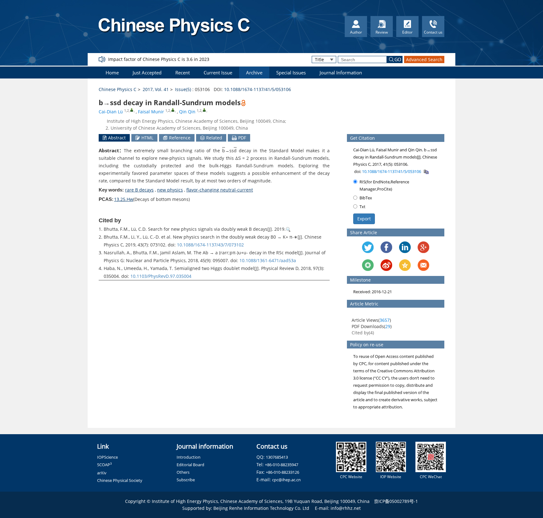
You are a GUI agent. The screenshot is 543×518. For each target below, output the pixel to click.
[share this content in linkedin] (405, 247)
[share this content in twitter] (368, 247)
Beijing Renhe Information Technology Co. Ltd (261, 508)
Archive (254, 72)
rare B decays (139, 190)
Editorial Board (190, 464)
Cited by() (363, 333)
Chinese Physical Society (119, 480)
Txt (362, 206)
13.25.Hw (123, 199)
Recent (182, 72)
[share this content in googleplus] (423, 247)
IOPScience (107, 457)
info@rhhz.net (346, 508)
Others (183, 472)
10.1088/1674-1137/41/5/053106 (257, 89)
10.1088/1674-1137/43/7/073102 (210, 245)
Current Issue (218, 72)
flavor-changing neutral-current (219, 190)
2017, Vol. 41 (156, 89)
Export (364, 219)
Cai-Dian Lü (111, 112)
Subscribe (186, 480)
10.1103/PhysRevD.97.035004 (160, 276)
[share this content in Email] (423, 265)
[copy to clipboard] (426, 171)
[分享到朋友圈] (368, 265)
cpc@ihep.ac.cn (286, 480)
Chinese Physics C (117, 89)
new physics (170, 190)
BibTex (365, 198)
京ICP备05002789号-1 (396, 501)
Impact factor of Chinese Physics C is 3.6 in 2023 (158, 59)
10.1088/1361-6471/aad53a (267, 260)
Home (112, 72)
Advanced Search (424, 59)
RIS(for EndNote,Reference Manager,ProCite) (384, 185)
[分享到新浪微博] (386, 265)
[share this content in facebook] (386, 247)
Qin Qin (187, 112)
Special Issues (291, 72)
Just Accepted (147, 72)
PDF (242, 138)
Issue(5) (183, 89)
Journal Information (341, 72)
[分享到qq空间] (405, 265)
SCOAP (104, 464)
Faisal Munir (151, 112)
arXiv (102, 473)
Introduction (188, 457)
